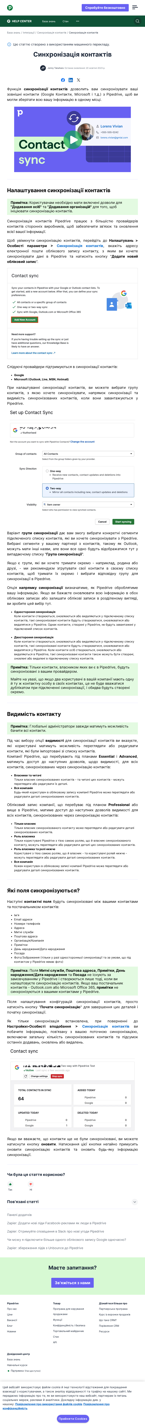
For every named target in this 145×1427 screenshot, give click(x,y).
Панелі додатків (19, 1215)
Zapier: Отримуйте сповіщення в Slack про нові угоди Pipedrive (55, 1231)
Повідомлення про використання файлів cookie (48, 1404)
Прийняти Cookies (73, 1418)
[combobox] (77, 21)
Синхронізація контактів (51, 32)
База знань (13, 32)
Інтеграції (28, 32)
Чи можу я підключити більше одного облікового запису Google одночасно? (66, 1240)
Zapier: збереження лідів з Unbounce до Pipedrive (45, 1248)
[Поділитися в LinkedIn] (71, 80)
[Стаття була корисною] (10, 1184)
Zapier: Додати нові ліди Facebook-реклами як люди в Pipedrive (56, 1223)
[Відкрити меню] (135, 8)
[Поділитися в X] (78, 80)
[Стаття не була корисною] (31, 1184)
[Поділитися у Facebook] (63, 80)
